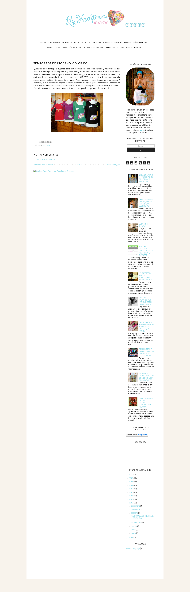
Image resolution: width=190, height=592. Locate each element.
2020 (131, 474)
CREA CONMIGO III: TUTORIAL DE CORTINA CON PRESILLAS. (146, 178)
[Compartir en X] (45, 142)
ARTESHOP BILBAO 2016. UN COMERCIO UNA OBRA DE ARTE (146, 376)
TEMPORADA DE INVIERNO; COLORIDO (142, 517)
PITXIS (87, 42)
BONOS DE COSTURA (115, 47)
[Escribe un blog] (43, 142)
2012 (131, 503)
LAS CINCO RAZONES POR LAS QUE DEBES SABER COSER (145, 300)
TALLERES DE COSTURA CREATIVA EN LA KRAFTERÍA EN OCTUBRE (146, 250)
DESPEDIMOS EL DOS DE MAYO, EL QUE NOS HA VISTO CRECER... (146, 352)
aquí (142, 130)
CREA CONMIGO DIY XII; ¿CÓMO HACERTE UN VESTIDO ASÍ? (146, 202)
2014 (131, 495)
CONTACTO (139, 47)
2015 (131, 492)
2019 (131, 478)
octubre (134, 513)
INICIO (43, 42)
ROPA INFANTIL (54, 42)
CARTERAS (96, 42)
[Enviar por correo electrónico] (40, 142)
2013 (131, 499)
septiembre (136, 522)
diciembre (135, 506)
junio (133, 529)
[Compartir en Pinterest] (50, 142)
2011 (131, 537)
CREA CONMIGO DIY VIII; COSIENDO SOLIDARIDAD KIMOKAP (146, 402)
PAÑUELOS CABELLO (141, 42)
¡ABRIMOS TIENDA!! (143, 225)
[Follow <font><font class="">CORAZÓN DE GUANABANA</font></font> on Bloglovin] (137, 436)
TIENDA (129, 47)
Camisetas (46, 145)
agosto (134, 526)
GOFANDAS (67, 42)
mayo (133, 533)
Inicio (79, 164)
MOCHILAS (78, 42)
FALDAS (127, 42)
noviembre (136, 509)
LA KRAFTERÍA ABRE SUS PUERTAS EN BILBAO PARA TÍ (145, 276)
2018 (131, 481)
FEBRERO (100, 47)
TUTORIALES (89, 47)
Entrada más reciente (43, 164)
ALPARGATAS (116, 42)
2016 (131, 488)
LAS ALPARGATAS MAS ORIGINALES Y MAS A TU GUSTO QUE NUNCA (146, 326)
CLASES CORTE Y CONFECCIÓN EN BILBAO (64, 47)
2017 (131, 485)
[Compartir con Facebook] (48, 142)
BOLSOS (106, 42)
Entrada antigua (113, 164)
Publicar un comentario (47, 159)
